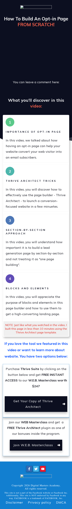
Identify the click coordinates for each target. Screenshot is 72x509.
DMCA (61, 502)
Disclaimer (14, 502)
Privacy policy (39, 502)
